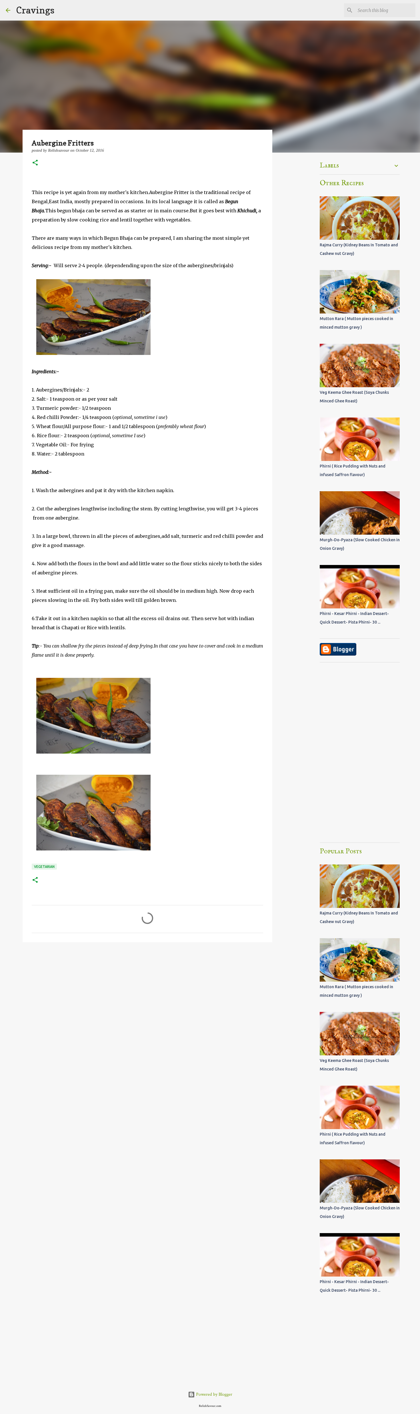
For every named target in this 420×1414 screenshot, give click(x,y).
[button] (35, 163)
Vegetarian (44, 866)
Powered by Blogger (213, 1394)
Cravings (35, 10)
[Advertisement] (147, 991)
